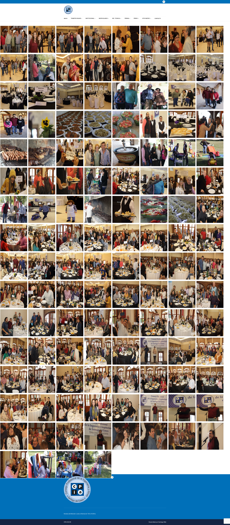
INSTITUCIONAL (90, 18)
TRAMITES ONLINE (76, 18)
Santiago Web (162, 522)
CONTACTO (158, 18)
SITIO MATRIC (146, 18)
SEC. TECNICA (116, 18)
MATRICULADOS (103, 18)
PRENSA (127, 18)
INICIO (65, 18)
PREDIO (136, 18)
